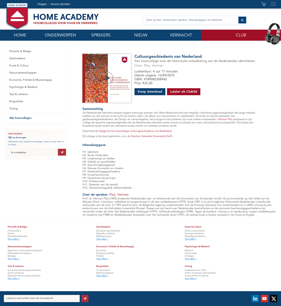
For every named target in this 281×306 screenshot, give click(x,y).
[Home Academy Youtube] (264, 298)
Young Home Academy (196, 276)
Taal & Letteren (18, 94)
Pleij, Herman (153, 65)
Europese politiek (105, 253)
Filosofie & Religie (20, 51)
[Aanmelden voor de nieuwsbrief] (62, 152)
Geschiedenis (17, 58)
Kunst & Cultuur (19, 65)
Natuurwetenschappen (23, 72)
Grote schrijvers (16, 273)
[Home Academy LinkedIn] (255, 298)
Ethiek (11, 233)
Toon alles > (14, 239)
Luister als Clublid (183, 91)
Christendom (14, 231)
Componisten (103, 270)
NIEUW (140, 35)
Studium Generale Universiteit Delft (151, 136)
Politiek (100, 256)
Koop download (150, 91)
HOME (20, 35)
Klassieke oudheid (105, 233)
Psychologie (191, 253)
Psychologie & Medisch (23, 87)
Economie (101, 250)
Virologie (189, 256)
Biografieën (16, 101)
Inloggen (42, 4)
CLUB (241, 35)
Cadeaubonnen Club (195, 270)
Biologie (12, 256)
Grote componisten (195, 231)
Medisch (189, 250)
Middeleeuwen (104, 236)
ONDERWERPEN (60, 35)
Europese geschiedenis (108, 231)
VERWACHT (181, 35)
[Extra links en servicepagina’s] (273, 4)
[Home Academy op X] (273, 298)
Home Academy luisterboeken (200, 273)
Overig (13, 108)
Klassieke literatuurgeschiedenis (24, 276)
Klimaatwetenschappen (20, 253)
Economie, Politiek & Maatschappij (30, 80)
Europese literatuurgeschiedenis (24, 270)
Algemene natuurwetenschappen (25, 250)
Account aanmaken (60, 4)
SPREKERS (100, 35)
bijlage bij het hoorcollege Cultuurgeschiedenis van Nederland (135, 131)
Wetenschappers (105, 273)
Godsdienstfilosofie (17, 236)
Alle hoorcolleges (20, 118)
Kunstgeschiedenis (194, 233)
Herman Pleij (225, 119)
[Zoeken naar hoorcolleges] (242, 20)
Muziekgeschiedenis (195, 236)
